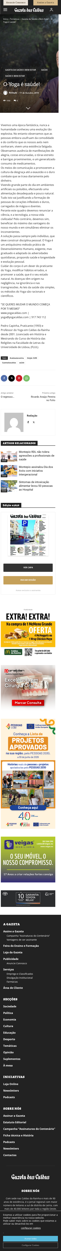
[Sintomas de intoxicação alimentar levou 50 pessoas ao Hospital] (9, 486)
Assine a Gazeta (13, 931)
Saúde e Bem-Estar (15, 76)
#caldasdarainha (17, 358)
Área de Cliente (13, 988)
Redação (13, 92)
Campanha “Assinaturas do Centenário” (28, 935)
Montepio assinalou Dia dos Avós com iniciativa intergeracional (36, 470)
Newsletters (11, 1090)
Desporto (9, 1039)
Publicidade (10, 959)
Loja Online (10, 1084)
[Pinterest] (19, 378)
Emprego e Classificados (20, 973)
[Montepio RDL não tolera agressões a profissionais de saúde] (9, 455)
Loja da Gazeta (12, 952)
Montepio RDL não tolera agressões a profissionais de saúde (36, 455)
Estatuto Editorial (14, 1122)
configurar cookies (31, 1227)
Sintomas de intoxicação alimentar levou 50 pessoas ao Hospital (36, 485)
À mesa (8, 1065)
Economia (9, 1019)
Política (8, 1013)
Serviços (8, 969)
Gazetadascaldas (9, 362)
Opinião (8, 1052)
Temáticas (15, 19)
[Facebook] (4, 378)
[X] (11, 378)
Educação (9, 1032)
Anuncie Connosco (17, 963)
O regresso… (7, 396)
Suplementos (11, 1059)
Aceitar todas (31, 1238)
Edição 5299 (32, 358)
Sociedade (9, 1006)
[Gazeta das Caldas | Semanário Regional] (29, 10)
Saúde (44, 69)
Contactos (9, 1155)
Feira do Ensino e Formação (21, 946)
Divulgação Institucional (20, 977)
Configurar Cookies (30, 1245)
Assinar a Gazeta (14, 1116)
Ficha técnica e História (18, 1135)
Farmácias (12, 981)
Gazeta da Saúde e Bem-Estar (35, 19)
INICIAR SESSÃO (28, 580)
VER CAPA (28, 567)
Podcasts (9, 1097)
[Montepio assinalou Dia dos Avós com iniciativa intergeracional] (9, 471)
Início (5, 19)
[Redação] (5, 93)
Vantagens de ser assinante (22, 939)
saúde (21, 362)
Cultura (8, 1026)
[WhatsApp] (26, 378)
